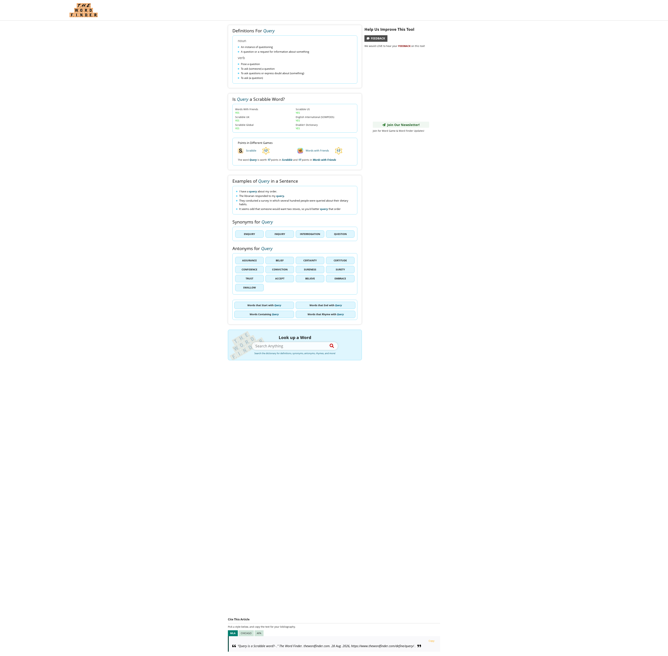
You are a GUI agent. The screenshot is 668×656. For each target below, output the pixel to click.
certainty (310, 260)
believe (310, 278)
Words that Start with (264, 305)
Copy (431, 640)
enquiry (249, 234)
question (340, 234)
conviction (280, 269)
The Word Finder (83, 10)
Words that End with (325, 305)
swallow (249, 287)
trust (249, 278)
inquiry (280, 234)
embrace (340, 278)
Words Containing (264, 314)
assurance (249, 260)
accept (279, 278)
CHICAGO (246, 633)
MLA (233, 633)
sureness (310, 269)
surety (340, 269)
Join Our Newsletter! (402, 125)
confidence (249, 269)
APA (259, 633)
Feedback (377, 38)
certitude (340, 260)
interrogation (310, 234)
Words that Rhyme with (326, 314)
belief (280, 260)
